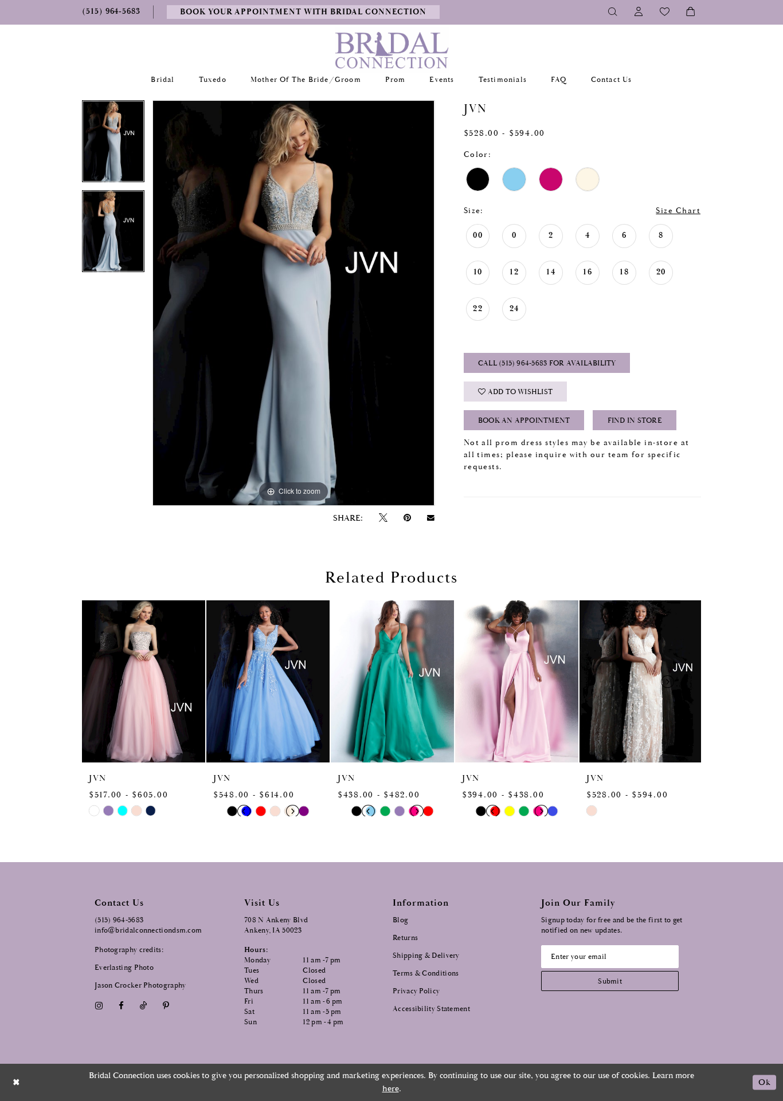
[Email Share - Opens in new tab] (431, 517)
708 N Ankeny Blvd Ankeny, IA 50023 (276, 925)
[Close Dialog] (16, 1082)
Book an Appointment (524, 421)
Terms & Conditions (426, 973)
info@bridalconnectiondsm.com (148, 930)
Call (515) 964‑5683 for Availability (547, 363)
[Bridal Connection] (392, 50)
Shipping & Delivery (426, 956)
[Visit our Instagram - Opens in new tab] (99, 1005)
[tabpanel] (113, 145)
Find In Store (635, 421)
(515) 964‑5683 (119, 920)
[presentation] (143, 681)
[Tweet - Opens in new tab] (382, 518)
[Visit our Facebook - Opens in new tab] (121, 1005)
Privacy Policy (416, 991)
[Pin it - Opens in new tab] (407, 518)
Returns (405, 938)
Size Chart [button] (678, 211)
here (390, 1088)
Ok (764, 1082)
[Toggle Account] (639, 12)
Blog (400, 920)
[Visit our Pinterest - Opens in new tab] (166, 1005)
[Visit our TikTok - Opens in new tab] (143, 1005)
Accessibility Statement (431, 1009)
